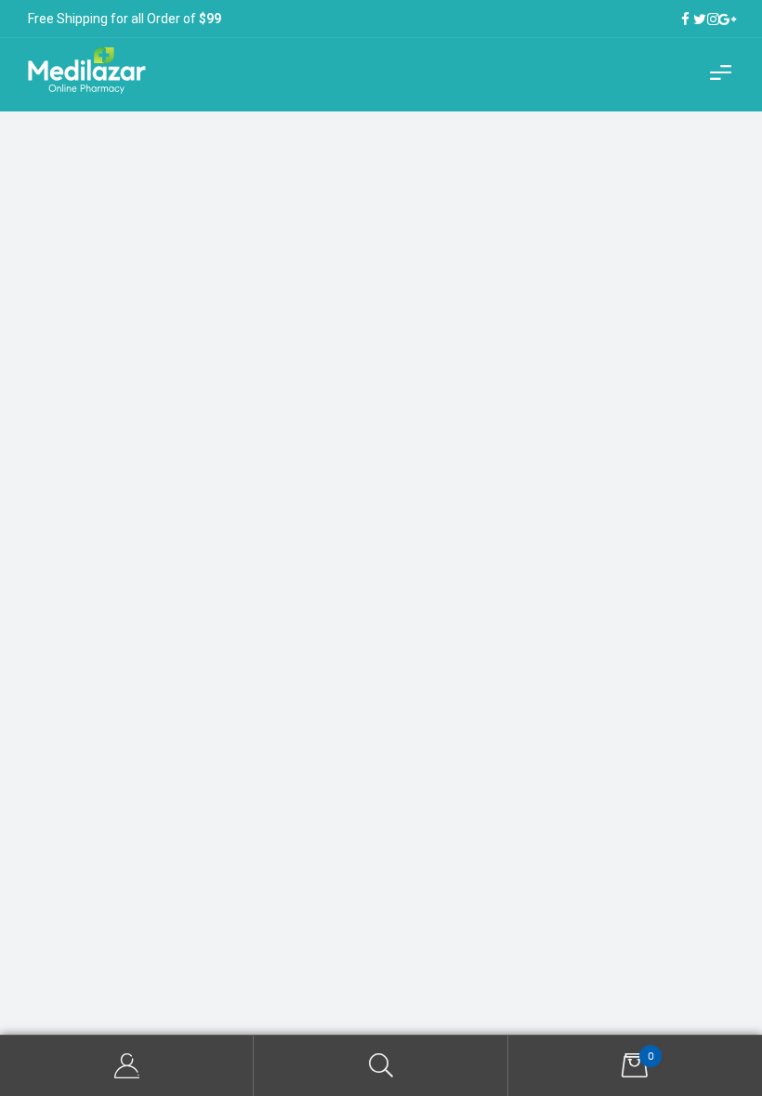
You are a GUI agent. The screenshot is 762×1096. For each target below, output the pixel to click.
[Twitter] (699, 19)
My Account (127, 1066)
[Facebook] (685, 19)
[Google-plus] (727, 19)
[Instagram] (713, 19)
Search (380, 1066)
